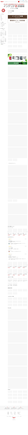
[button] (26, 0)
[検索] (18, 1)
